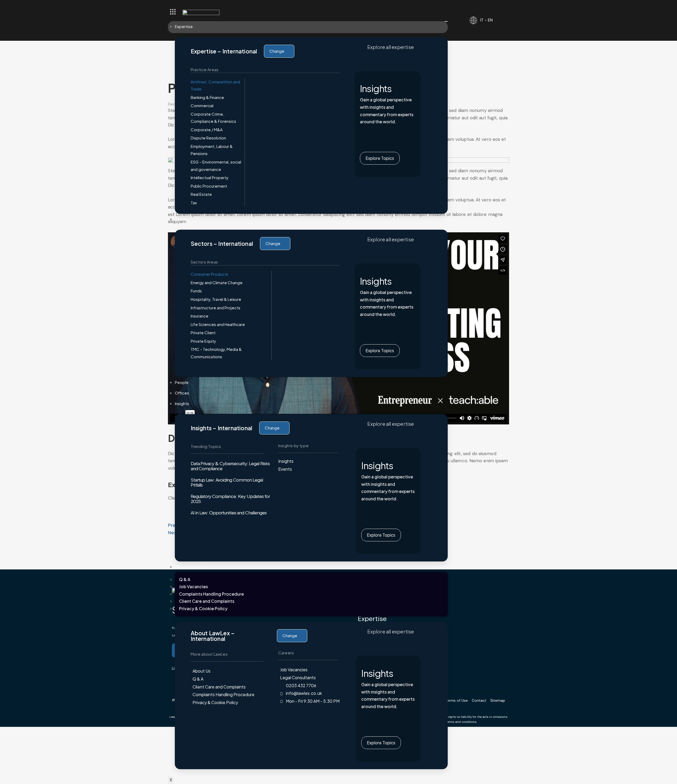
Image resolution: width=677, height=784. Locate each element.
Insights (182, 403)
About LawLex (188, 566)
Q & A (184, 579)
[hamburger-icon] (446, 21)
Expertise (184, 26)
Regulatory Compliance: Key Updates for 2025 (230, 499)
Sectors (182, 218)
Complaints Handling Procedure (211, 594)
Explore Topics (379, 158)
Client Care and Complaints (206, 601)
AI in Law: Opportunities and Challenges (229, 512)
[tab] (216, 85)
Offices (182, 392)
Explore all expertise (390, 47)
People (182, 382)
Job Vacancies (193, 586)
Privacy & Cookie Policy (203, 608)
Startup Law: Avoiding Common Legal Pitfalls (227, 482)
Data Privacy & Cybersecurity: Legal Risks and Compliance (230, 466)
